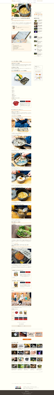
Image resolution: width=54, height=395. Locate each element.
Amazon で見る (22, 101)
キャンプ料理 (20, 383)
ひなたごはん (36, 68)
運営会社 (32, 388)
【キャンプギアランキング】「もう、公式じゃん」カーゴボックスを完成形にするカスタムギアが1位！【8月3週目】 (40, 20)
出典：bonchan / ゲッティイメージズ (14, 238)
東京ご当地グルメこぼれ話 (15, 48)
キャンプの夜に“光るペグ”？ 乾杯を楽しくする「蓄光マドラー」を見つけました (40, 31)
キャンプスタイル (39, 67)
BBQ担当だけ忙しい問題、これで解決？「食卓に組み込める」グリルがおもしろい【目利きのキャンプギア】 (40, 26)
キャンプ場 (27, 2)
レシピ (35, 67)
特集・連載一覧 (27, 339)
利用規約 (24, 388)
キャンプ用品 (23, 2)
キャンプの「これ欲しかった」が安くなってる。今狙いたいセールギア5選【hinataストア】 (40, 28)
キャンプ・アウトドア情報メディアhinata (15, 383)
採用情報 (30, 388)
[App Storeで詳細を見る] (16, 388)
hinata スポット (29, 392)
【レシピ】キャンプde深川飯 (15, 47)
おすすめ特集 (19, 2)
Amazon (14, 106)
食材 (36, 67)
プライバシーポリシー (27, 388)
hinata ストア (23, 392)
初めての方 (35, 2)
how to (31, 2)
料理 (29, 2)
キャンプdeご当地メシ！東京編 (16, 45)
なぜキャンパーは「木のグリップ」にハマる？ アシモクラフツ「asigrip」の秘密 (40, 23)
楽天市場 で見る (27, 101)
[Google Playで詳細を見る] (19, 388)
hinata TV (31, 392)
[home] (27, 391)
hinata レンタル (25, 392)
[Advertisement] (16, 56)
